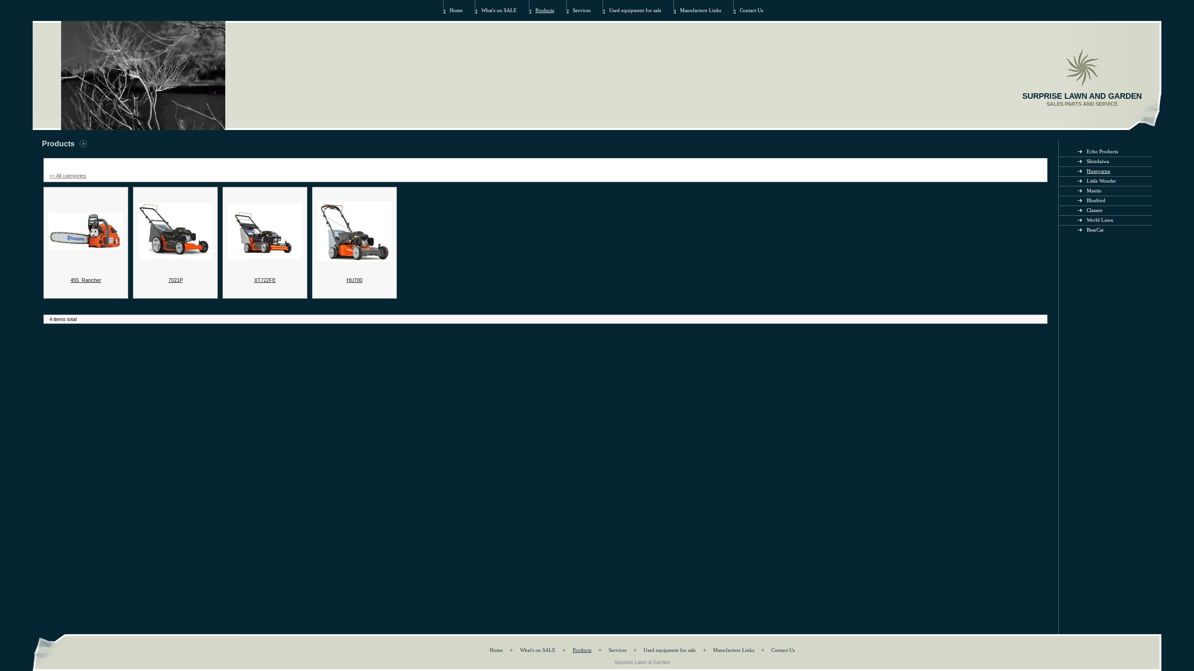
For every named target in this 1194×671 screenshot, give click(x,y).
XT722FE (265, 280)
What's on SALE (499, 10)
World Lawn (1100, 220)
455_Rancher (85, 280)
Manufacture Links (700, 10)
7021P (175, 280)
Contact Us (751, 10)
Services (581, 10)
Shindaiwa (1098, 161)
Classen (1095, 210)
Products (544, 10)
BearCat (1095, 230)
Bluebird (1096, 200)
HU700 (354, 280)
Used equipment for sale (635, 10)
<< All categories (67, 175)
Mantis (1094, 190)
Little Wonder (1101, 181)
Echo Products (1102, 151)
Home (456, 10)
